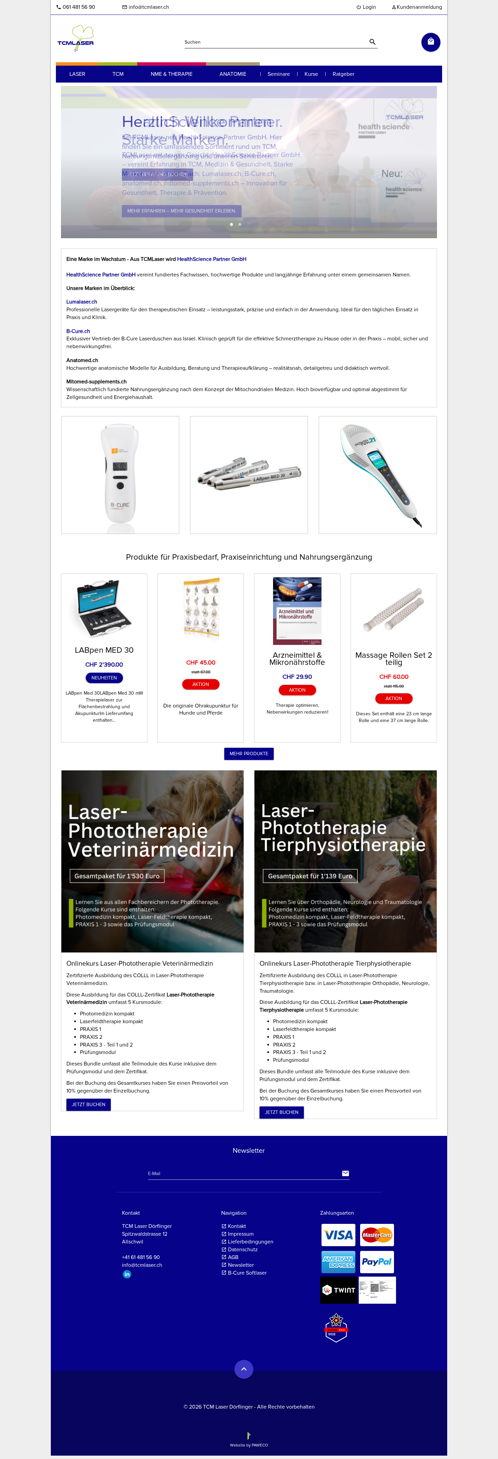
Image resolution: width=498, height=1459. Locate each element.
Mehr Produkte (249, 754)
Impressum (241, 1234)
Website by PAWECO (249, 1445)
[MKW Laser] (377, 475)
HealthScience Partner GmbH (211, 259)
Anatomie (233, 74)
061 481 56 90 (75, 7)
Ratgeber (343, 74)
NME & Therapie (171, 74)
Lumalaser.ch (81, 301)
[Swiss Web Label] (336, 1325)
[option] (249, 162)
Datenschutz (243, 1249)
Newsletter (241, 1265)
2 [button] (239, 225)
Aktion (200, 684)
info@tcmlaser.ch (145, 7)
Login (366, 7)
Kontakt (237, 1226)
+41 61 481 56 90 (141, 1257)
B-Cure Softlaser (247, 1273)
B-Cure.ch (78, 331)
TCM (118, 74)
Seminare (279, 74)
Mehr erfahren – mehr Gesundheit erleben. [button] (181, 211)
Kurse (311, 74)
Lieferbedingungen (250, 1241)
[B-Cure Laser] (120, 475)
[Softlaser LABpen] (249, 475)
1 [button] (231, 225)
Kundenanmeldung (416, 7)
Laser (77, 74)
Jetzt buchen (88, 1104)
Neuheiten (104, 678)
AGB (233, 1257)
